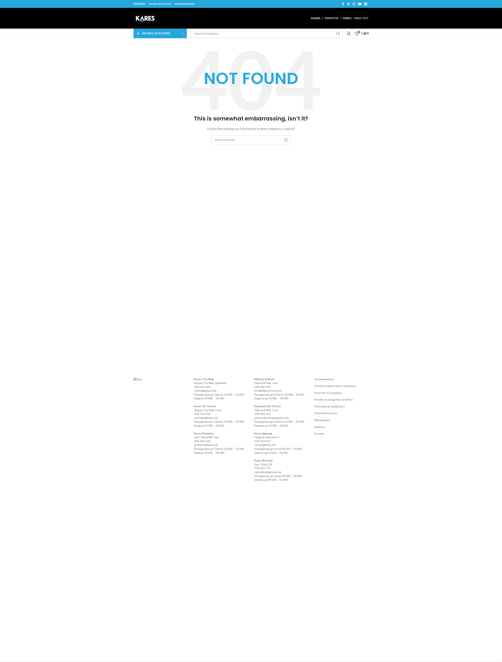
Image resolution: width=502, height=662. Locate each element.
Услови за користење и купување (335, 385)
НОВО (347, 18)
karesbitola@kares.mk (267, 472)
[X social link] (348, 4)
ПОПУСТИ (331, 18)
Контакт (319, 433)
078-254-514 (202, 441)
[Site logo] (145, 18)
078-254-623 (202, 386)
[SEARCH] (338, 33)
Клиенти (319, 427)
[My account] (349, 33)
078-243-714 (262, 468)
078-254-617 (262, 441)
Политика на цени (325, 413)
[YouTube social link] (360, 4)
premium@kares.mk (206, 444)
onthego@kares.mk (206, 417)
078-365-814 (262, 386)
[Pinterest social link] (365, 4)
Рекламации (322, 420)
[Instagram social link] (354, 4)
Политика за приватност (329, 406)
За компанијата (324, 379)
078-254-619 (202, 414)
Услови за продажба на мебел (333, 399)
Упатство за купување (328, 392)
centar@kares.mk (265, 444)
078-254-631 (262, 414)
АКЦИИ (315, 18)
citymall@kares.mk (205, 390)
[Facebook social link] (343, 4)
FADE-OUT (361, 18)
